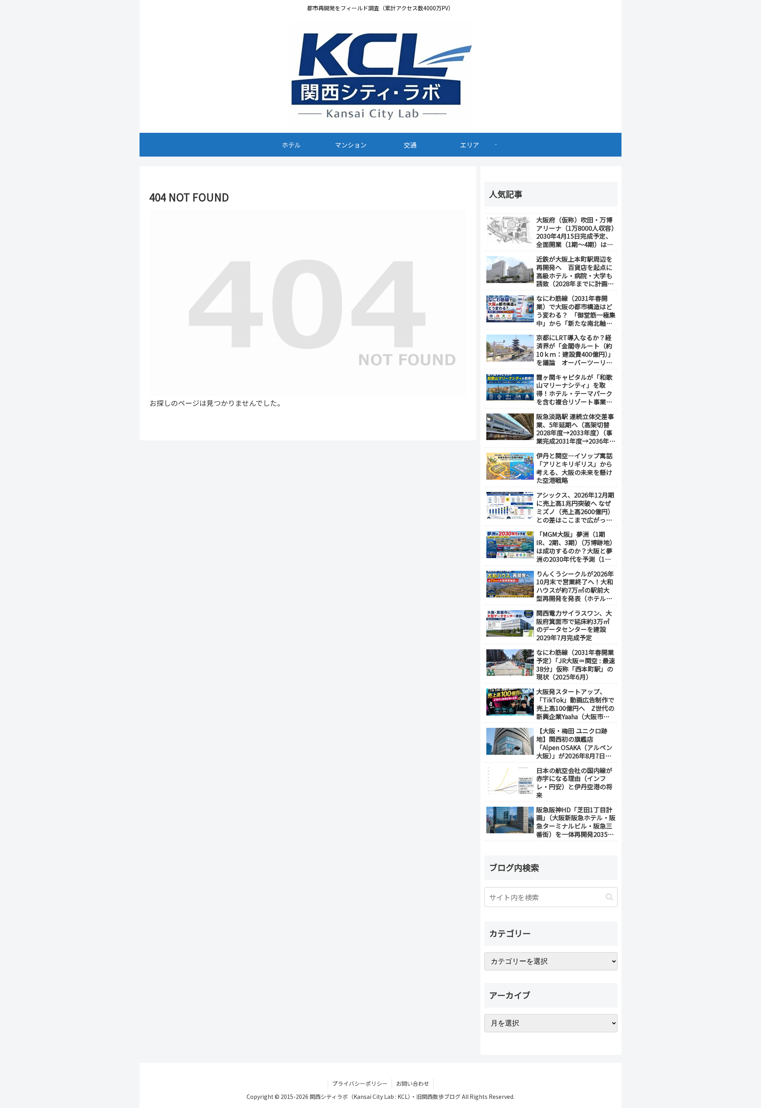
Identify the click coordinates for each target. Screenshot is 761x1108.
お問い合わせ (412, 1083)
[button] (609, 896)
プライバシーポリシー (360, 1083)
